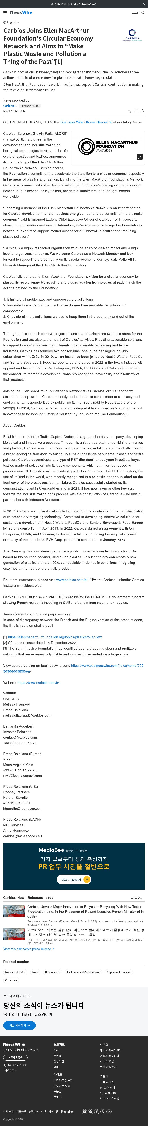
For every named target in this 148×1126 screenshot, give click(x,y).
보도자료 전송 (108, 1093)
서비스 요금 (107, 1061)
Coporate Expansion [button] (119, 972)
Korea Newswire (99, 121)
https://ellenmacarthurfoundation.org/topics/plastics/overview (55, 636)
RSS (51, 897)
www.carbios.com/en (72, 579)
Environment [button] (52, 972)
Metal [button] (35, 972)
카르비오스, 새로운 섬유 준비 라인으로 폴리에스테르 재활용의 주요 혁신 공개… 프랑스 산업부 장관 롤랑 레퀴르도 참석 (85, 932)
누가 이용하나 (108, 1067)
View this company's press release (28, 948)
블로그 (58, 1097)
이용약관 (21, 1111)
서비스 (104, 1044)
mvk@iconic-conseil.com (22, 775)
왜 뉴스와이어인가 (111, 1050)
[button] (129, 111)
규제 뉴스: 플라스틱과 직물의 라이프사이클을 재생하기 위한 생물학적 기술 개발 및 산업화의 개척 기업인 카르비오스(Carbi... (85, 941)
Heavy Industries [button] (15, 972)
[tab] (75, 1044)
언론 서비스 (107, 1082)
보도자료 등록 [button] (15, 1057)
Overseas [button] (11, 980)
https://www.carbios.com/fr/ (38, 682)
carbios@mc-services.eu (22, 835)
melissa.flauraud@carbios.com (27, 715)
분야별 (58, 1056)
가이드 (58, 1075)
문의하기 (10, 1070)
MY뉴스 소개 (107, 1087)
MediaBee (67, 1111)
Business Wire (71, 121)
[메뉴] (4, 12)
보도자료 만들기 (63, 1080)
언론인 (104, 1076)
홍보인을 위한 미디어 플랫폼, (73, 4)
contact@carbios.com (20, 737)
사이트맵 (53, 1111)
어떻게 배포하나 (109, 1056)
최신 (56, 1050)
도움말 (58, 1091)
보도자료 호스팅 (109, 1098)
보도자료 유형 (62, 1086)
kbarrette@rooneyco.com (23, 808)
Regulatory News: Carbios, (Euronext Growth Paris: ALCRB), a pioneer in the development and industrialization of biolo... (85, 922)
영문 (56, 1067)
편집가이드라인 (37, 1111)
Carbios (10, 106)
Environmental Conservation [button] (83, 972)
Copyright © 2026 (13, 1119)
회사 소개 (8, 1111)
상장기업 (59, 1061)
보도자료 (59, 1044)
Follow (137, 897)
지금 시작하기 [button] (17, 1025)
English (11, 22)
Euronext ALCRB (30, 105)
